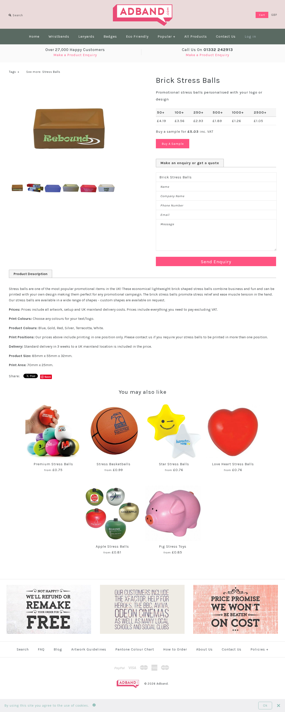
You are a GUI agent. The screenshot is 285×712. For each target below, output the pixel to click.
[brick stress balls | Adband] (69, 84)
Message (167, 224)
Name (164, 186)
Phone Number (171, 205)
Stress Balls (51, 71)
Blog (58, 649)
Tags (14, 71)
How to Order (175, 649)
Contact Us (226, 36)
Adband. (163, 683)
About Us (204, 649)
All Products (195, 36)
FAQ (41, 649)
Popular (166, 36)
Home (34, 36)
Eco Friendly (137, 36)
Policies (259, 649)
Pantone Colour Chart (134, 649)
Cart (262, 14)
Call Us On (207, 49)
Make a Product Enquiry (75, 55)
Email (164, 214)
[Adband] (142, 7)
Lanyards (86, 36)
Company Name (172, 196)
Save (48, 376)
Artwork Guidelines (88, 649)
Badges (110, 36)
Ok (265, 705)
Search (23, 649)
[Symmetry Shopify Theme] (48, 632)
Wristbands (59, 36)
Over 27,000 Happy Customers (75, 49)
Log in (250, 36)
